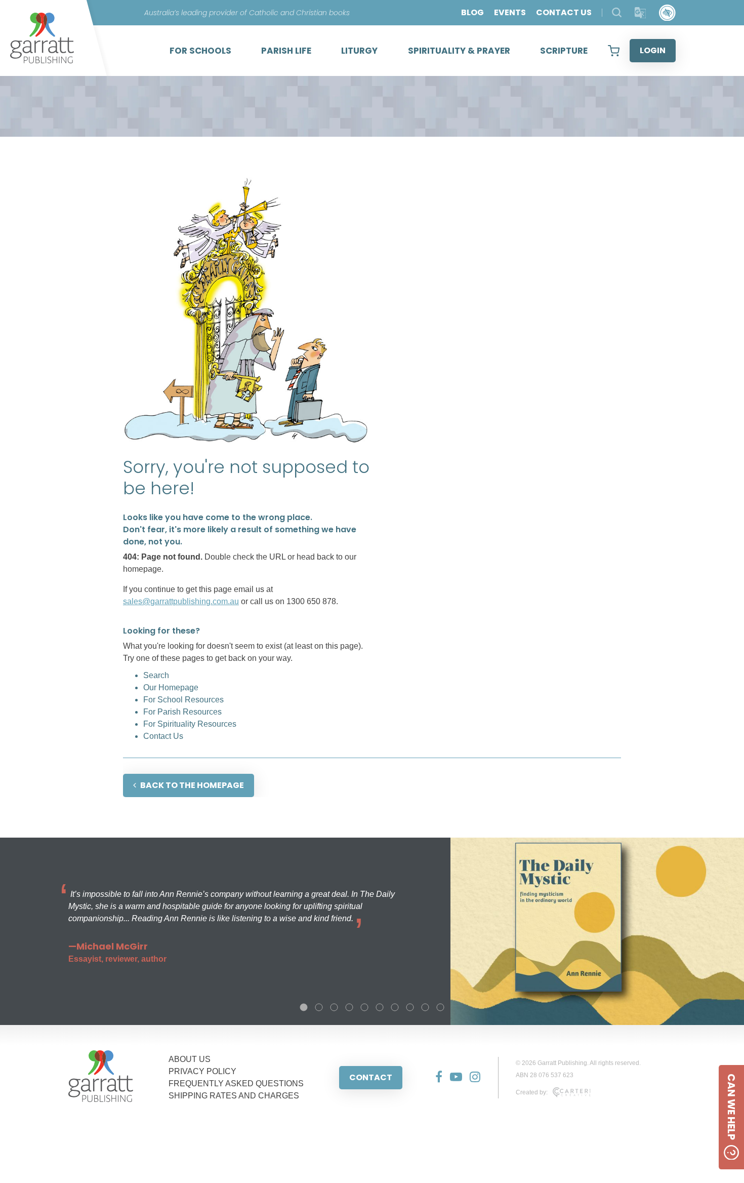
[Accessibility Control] (667, 13)
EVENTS (510, 12)
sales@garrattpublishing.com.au (181, 601)
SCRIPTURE (564, 51)
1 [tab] (304, 1007)
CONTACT (370, 1077)
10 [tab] (440, 1007)
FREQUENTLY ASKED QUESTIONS (236, 1083)
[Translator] (640, 13)
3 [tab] (334, 1007)
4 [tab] (349, 1007)
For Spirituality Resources (189, 724)
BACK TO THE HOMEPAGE (192, 785)
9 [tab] (425, 1007)
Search (156, 675)
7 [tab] (395, 1007)
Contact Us (163, 736)
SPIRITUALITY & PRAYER (459, 51)
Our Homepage (170, 687)
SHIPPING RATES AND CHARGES (234, 1095)
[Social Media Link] (435, 1078)
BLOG (472, 12)
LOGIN (653, 50)
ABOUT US (190, 1059)
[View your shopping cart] (613, 50)
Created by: (532, 1092)
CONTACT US (564, 12)
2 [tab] (319, 1007)
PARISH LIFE (286, 51)
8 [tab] (410, 1007)
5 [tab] (364, 1007)
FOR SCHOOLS (200, 51)
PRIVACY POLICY (202, 1071)
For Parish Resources (182, 711)
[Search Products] (617, 12)
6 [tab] (380, 1007)
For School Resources (183, 699)
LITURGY (359, 51)
